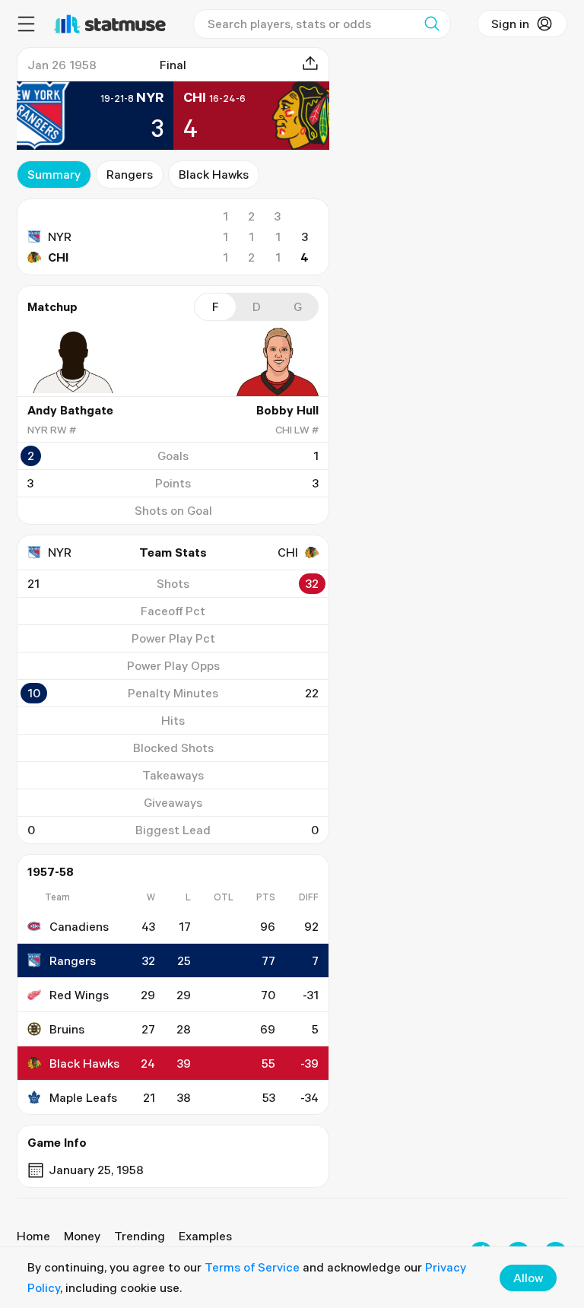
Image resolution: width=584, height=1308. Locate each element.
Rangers (129, 174)
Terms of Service (252, 1267)
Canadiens (79, 926)
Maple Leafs (83, 1097)
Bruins (66, 1029)
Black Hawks (214, 174)
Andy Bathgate (70, 410)
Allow (528, 1277)
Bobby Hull (287, 410)
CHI (58, 257)
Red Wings (79, 994)
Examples (205, 1235)
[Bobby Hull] (273, 362)
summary (54, 174)
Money (82, 1235)
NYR (59, 236)
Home (33, 1235)
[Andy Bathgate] (73, 362)
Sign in (510, 23)
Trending (139, 1235)
